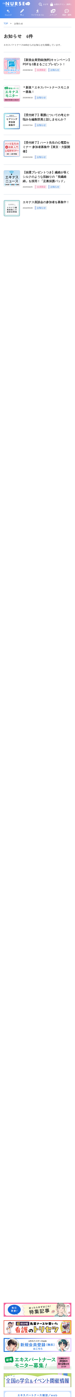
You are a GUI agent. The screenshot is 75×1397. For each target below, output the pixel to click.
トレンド (8, 15)
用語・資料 (66, 15)
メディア (53, 15)
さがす (45, 4)
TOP (6, 23)
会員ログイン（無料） (63, 4)
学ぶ (22, 15)
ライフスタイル (37, 15)
